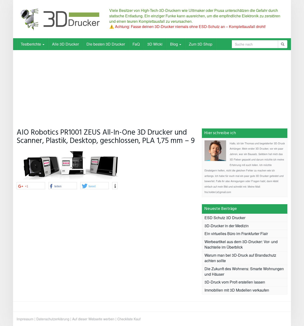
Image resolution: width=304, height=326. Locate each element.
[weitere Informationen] (114, 185)
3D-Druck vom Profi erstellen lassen (234, 282)
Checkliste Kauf (129, 319)
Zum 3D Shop (200, 44)
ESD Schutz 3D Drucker (224, 217)
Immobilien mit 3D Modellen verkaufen (236, 290)
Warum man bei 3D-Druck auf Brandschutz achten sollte (240, 257)
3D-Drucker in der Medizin (226, 225)
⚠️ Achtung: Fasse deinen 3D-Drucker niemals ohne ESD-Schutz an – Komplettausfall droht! (187, 26)
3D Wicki (154, 44)
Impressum (25, 319)
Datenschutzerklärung (52, 319)
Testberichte (31, 44)
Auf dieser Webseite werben (93, 319)
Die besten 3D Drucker (105, 44)
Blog (174, 44)
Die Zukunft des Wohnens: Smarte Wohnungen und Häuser (244, 271)
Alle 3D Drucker (65, 44)
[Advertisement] (152, 85)
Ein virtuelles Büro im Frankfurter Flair (236, 233)
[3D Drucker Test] (59, 19)
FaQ (136, 44)
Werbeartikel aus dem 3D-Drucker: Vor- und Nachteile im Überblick (241, 244)
